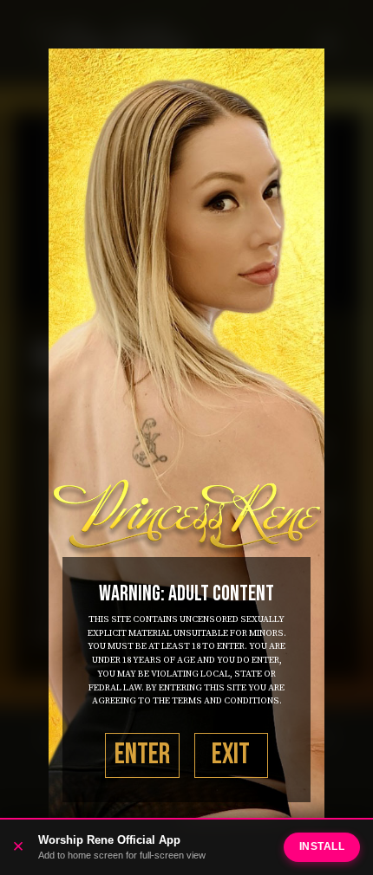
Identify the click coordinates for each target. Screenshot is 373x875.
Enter (142, 754)
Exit (231, 754)
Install (322, 846)
